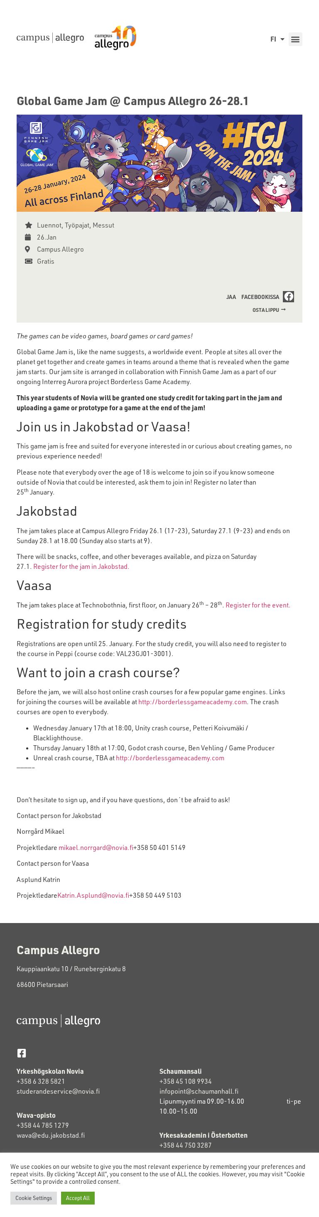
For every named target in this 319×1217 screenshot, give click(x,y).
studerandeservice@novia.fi (59, 1091)
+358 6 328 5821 (41, 1081)
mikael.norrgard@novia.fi (96, 847)
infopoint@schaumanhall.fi (199, 1091)
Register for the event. (258, 605)
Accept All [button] (78, 1198)
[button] (295, 39)
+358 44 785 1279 (43, 1125)
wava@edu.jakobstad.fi (51, 1135)
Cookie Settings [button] (33, 1198)
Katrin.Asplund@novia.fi (93, 895)
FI (273, 38)
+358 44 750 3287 (186, 1145)
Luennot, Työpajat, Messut (75, 225)
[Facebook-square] (21, 1053)
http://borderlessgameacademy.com (192, 702)
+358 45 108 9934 (186, 1081)
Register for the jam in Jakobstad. (81, 566)
